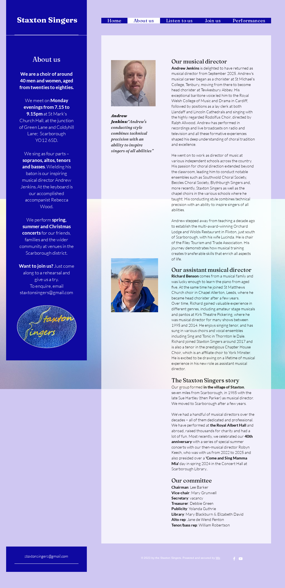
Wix (218, 557)
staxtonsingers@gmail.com (46, 556)
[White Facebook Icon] (234, 558)
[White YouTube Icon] (240, 558)
